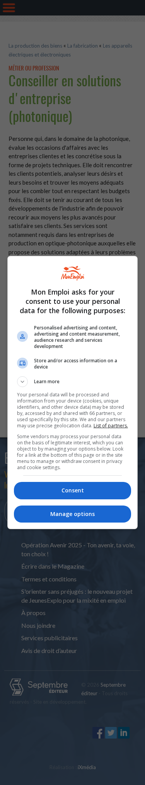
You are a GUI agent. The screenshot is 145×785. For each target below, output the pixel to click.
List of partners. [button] (111, 425)
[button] (72, 381)
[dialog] (72, 392)
